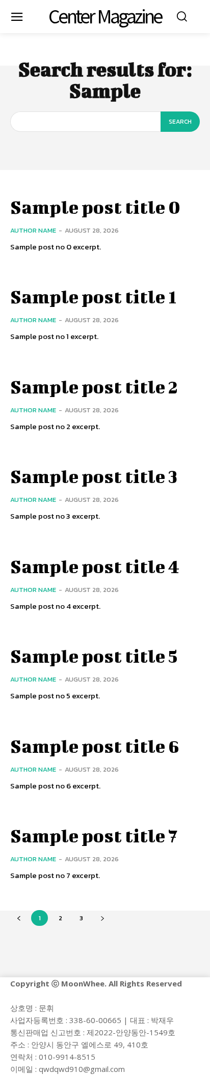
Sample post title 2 (94, 386)
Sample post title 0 (95, 206)
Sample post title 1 (93, 296)
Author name (33, 230)
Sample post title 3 (93, 476)
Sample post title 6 (94, 745)
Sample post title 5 (93, 655)
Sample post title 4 (94, 566)
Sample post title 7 (93, 835)
